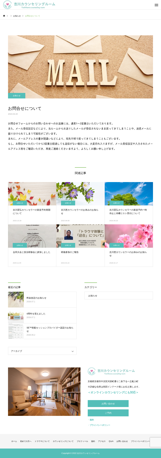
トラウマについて (42, 441)
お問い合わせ (108, 403)
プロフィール (82, 441)
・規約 (91, 420)
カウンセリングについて (63, 441)
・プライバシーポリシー (99, 425)
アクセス (102, 441)
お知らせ (16, 96)
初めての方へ (25, 441)
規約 (93, 441)
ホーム (14, 441)
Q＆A (111, 441)
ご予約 (108, 413)
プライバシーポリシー (140, 441)
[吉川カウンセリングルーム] (29, 4)
